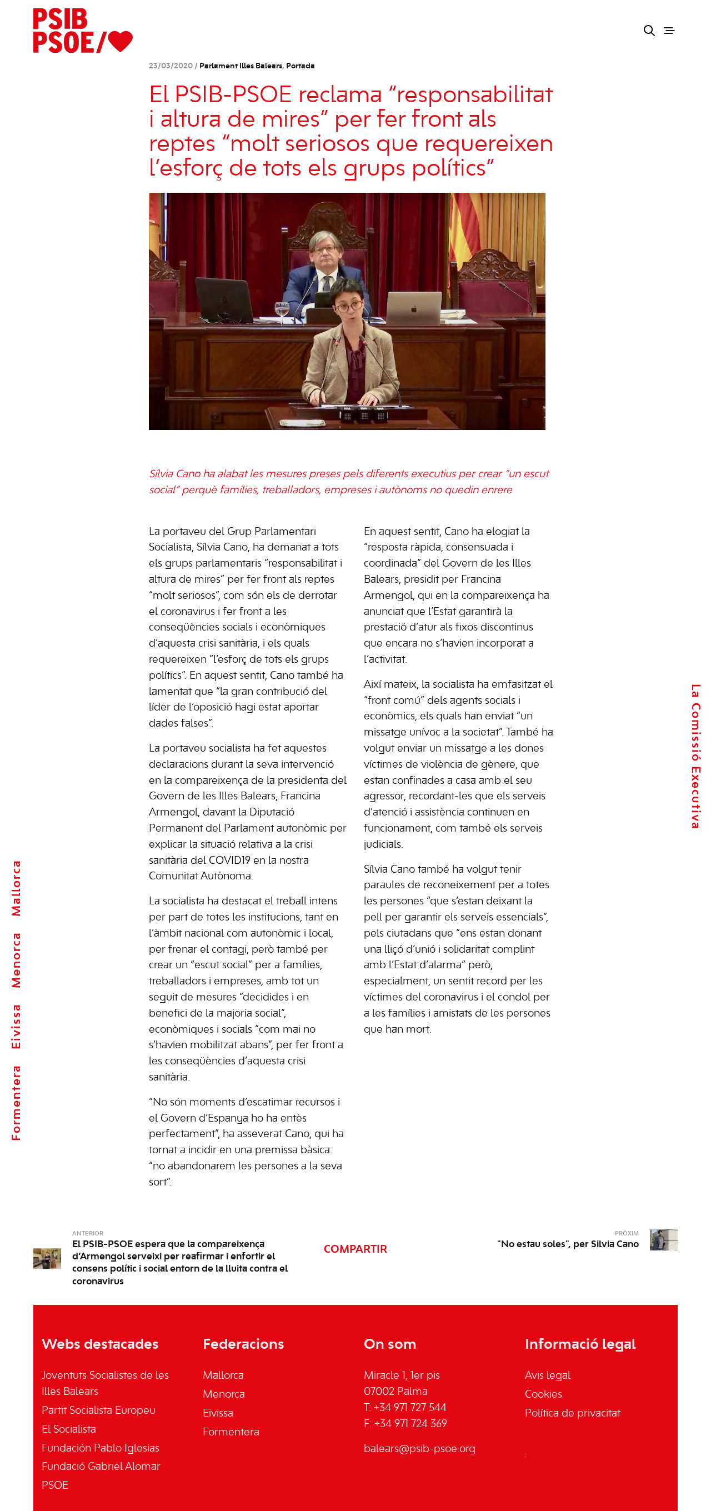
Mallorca (16, 888)
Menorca (16, 960)
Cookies (543, 1395)
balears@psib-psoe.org (419, 1449)
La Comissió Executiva (695, 757)
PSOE (55, 1486)
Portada (300, 66)
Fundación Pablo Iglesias (100, 1449)
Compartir (355, 1250)
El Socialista (69, 1430)
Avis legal (547, 1376)
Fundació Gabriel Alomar (101, 1467)
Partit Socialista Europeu (99, 1411)
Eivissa (16, 1026)
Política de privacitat (572, 1414)
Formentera (16, 1102)
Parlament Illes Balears (240, 66)
